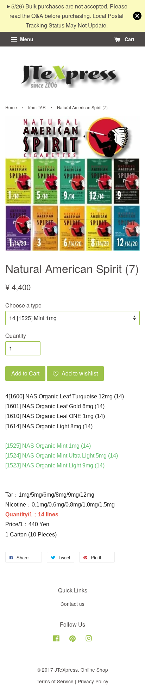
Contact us (72, 603)
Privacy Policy (93, 681)
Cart (128, 39)
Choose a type (23, 305)
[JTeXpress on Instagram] (89, 639)
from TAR (37, 107)
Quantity (15, 335)
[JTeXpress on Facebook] (56, 639)
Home (11, 107)
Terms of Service (55, 681)
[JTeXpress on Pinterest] (72, 639)
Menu (26, 39)
